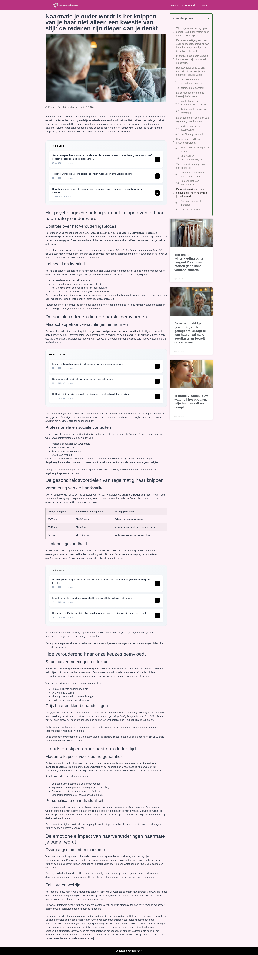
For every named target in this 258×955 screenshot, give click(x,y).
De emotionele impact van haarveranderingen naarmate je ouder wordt (191, 193)
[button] (208, 18)
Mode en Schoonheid (183, 5)
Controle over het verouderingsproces (191, 81)
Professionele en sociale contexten (194, 111)
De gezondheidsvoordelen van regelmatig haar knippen (192, 120)
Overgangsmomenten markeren (192, 203)
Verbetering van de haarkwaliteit (191, 128)
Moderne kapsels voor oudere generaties (192, 174)
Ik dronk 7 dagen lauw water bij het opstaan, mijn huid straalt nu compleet (192, 59)
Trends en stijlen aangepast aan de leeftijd (190, 166)
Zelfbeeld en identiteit (192, 88)
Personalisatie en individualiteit (190, 183)
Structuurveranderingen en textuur (195, 149)
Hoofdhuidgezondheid (192, 134)
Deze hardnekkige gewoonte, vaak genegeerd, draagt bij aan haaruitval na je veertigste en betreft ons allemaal (192, 45)
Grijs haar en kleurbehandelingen (191, 158)
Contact (205, 5)
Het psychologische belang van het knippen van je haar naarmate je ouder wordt (190, 71)
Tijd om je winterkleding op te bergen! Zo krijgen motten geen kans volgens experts (192, 32)
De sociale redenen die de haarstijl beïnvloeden (190, 94)
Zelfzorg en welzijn (191, 209)
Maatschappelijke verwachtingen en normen (194, 103)
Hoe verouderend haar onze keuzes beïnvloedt (191, 141)
